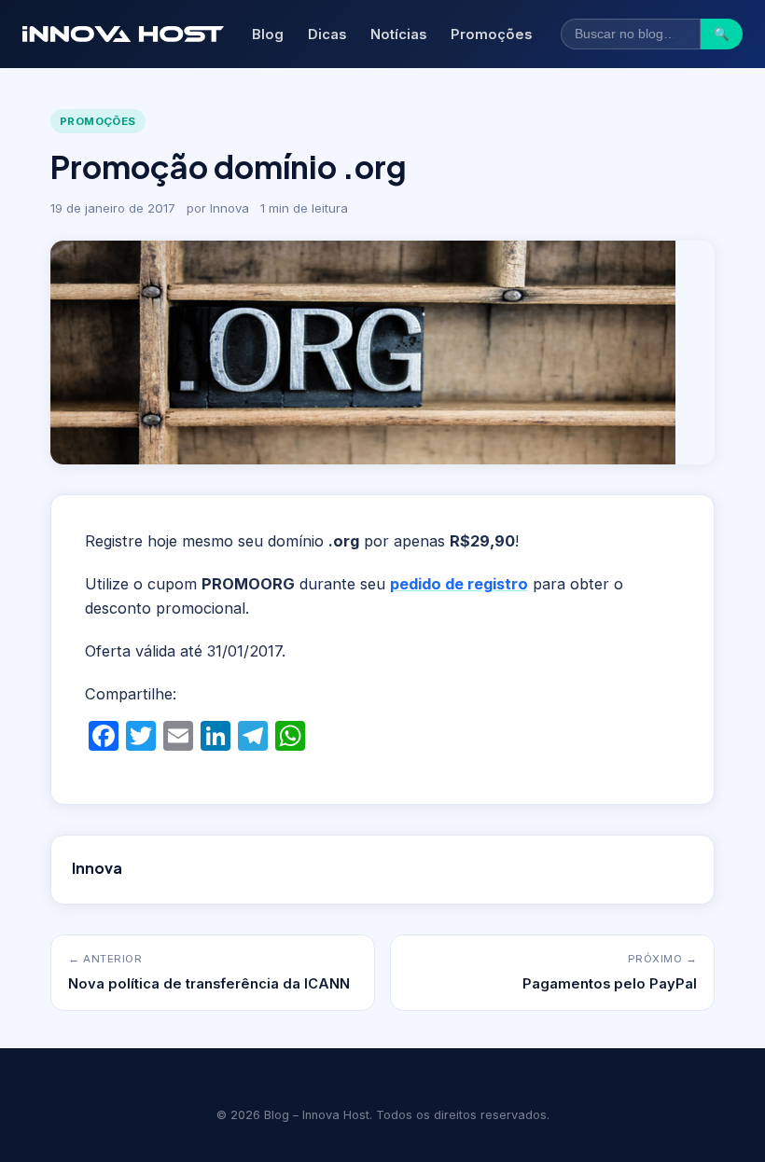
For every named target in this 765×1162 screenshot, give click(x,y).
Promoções (491, 34)
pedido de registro (459, 583)
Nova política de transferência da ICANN (209, 983)
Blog (268, 34)
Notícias (398, 34)
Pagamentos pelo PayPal (609, 983)
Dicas (327, 34)
